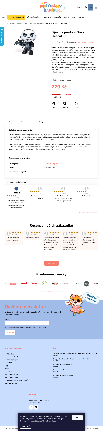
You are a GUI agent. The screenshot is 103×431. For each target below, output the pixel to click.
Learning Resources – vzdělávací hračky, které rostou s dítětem (75, 353)
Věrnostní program (12, 360)
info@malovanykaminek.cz (39, 400)
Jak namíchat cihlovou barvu (63, 375)
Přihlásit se (10, 333)
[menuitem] (3, 17)
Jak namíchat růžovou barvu (62, 364)
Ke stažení (8, 363)
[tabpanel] (10, 283)
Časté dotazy (10, 354)
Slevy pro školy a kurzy (13, 357)
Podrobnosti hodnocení (85, 42)
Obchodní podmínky (12, 377)
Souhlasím (77, 418)
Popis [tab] (11, 122)
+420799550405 (34, 403)
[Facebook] (31, 407)
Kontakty (8, 371)
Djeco (54, 28)
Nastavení (25, 426)
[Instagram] (36, 407)
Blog (6, 366)
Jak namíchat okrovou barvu (63, 370)
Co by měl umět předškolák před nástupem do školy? (71, 359)
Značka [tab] (41, 122)
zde (54, 421)
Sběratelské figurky (51, 164)
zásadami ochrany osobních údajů (35, 328)
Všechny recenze (51, 263)
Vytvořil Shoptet (92, 428)
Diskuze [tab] (24, 122)
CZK (78, 7)
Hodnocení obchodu (12, 374)
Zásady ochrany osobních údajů (16, 380)
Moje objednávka (11, 383)
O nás (7, 368)
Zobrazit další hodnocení (88, 213)
